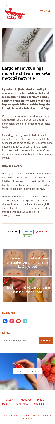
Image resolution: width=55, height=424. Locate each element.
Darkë (6, 404)
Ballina (10, 399)
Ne (51, 404)
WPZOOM (27, 418)
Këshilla (39, 404)
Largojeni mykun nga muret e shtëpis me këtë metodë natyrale (26, 73)
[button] (45, 11)
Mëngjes (26, 399)
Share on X (14, 232)
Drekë (40, 399)
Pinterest (43, 232)
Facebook (29, 232)
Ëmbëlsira (21, 404)
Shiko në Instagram (27, 371)
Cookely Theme (40, 415)
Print (29, 236)
